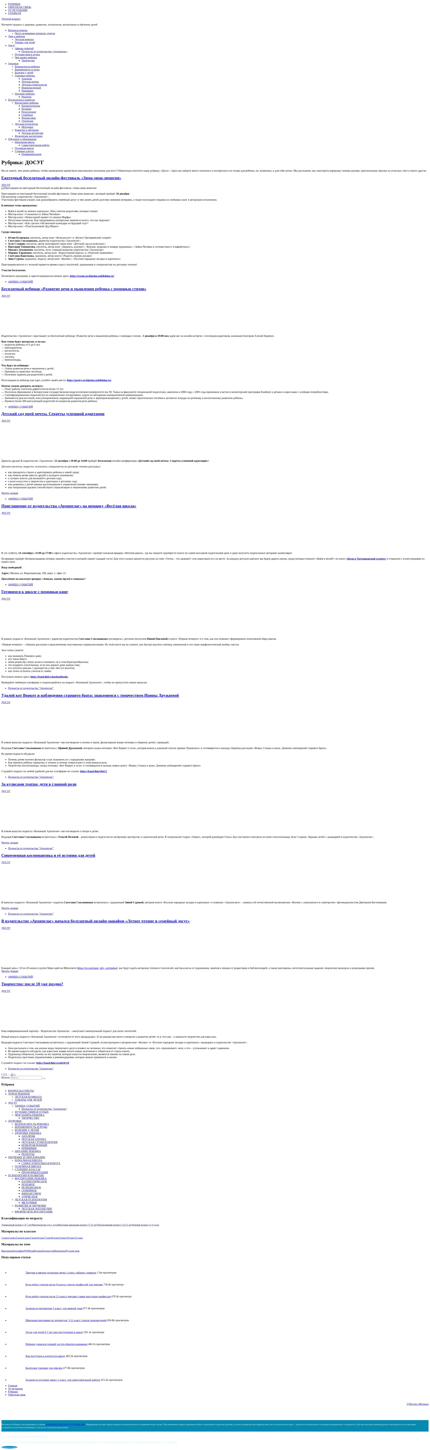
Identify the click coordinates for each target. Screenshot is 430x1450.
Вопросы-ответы (17, 30)
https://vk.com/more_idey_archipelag (97, 968)
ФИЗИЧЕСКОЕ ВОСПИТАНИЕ (34, 1211)
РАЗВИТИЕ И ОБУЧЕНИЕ (30, 1205)
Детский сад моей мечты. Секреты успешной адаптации (52, 414)
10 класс (70, 1238)
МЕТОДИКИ (29, 1202)
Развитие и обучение (27, 130)
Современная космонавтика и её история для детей (48, 855)
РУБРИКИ (14, 4)
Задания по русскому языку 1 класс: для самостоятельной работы (63, 1379)
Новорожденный (31, 87)
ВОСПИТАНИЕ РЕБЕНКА (31, 1178)
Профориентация (31, 154)
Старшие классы (24, 151)
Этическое (27, 121)
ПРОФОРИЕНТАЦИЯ (35, 1172)
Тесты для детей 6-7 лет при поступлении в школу (54, 1332)
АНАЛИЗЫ (28, 1136)
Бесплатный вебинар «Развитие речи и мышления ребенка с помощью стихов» (73, 289)
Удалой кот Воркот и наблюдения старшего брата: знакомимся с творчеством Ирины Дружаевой (90, 695)
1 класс (5, 1238)
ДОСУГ (12, 1102)
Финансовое (29, 118)
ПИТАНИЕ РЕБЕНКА (28, 1151)
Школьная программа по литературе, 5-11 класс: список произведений (66, 1320)
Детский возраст (11, 18)
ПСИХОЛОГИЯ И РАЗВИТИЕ (26, 1175)
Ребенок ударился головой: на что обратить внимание (57, 1344)
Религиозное (29, 111)
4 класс (26, 1238)
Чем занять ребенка (26, 57)
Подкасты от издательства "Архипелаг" (31, 688)
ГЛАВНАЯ (14, 13)
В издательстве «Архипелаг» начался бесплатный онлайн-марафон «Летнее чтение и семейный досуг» (95, 921)
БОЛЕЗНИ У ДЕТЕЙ (27, 1130)
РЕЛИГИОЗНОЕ (31, 1187)
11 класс (79, 1238)
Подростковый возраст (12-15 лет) (115, 1225)
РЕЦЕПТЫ (28, 1154)
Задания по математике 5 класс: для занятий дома (54, 1308)
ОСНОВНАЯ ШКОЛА (28, 1166)
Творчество (28, 60)
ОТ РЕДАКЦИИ (17, 10)
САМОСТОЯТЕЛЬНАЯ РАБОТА (41, 1163)
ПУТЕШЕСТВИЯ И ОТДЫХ (32, 1112)
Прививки (27, 90)
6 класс (41, 1238)
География (18, 1251)
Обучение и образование (22, 139)
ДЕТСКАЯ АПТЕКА (34, 1139)
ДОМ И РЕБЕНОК (19, 1093)
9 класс (62, 1238)
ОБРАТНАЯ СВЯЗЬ (19, 7)
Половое (26, 108)
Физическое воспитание (28, 136)
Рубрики (13, 1391)
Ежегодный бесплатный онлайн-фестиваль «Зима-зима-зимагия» (61, 178)
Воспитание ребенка (26, 102)
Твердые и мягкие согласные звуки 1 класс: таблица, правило (61, 1272)
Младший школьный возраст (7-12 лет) (78, 1225)
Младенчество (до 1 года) (45, 1225)
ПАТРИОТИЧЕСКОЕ (34, 1181)
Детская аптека (30, 81)
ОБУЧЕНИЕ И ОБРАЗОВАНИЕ (26, 1157)
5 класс (33, 1238)
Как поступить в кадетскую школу (45, 1356)
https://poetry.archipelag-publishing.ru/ (89, 380)
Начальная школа (24, 142)
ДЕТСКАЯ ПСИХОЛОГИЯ (31, 1199)
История (38, 1251)
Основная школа (24, 148)
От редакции (15, 1388)
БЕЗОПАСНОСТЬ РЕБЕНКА (32, 1124)
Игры (31, 1251)
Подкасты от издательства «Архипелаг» (45, 51)
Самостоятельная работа (35, 145)
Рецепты (26, 96)
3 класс (19, 1238)
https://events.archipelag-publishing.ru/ (92, 276)
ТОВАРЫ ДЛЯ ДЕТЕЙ (28, 1099)
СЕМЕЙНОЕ (29, 1190)
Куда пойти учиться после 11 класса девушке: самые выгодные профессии (68, 1296)
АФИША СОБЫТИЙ (20, 281)
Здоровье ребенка (25, 75)
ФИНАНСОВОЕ (31, 1193)
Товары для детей (25, 42)
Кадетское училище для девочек (44, 1368)
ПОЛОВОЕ (28, 1184)
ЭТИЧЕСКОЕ (30, 1196)
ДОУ (25, 1251)
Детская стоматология (34, 84)
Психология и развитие (21, 99)
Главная (12, 1385)
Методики (27, 127)
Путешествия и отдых (27, 54)
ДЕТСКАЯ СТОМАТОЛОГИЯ (39, 1142)
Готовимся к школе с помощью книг (34, 592)
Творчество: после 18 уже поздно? (32, 984)
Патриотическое (31, 105)
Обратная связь (17, 1394)
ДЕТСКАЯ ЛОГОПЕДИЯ (37, 1208)
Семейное (27, 115)
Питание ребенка (25, 93)
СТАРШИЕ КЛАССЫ (27, 1169)
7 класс (48, 1238)
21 (12, 1074)
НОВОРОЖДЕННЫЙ (34, 1145)
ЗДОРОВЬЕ (15, 1121)
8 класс (55, 1238)
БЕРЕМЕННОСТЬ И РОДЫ (31, 1127)
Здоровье (13, 63)
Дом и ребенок (16, 36)
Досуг (11, 45)
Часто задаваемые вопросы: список (35, 33)
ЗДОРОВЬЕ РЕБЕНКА (28, 1133)
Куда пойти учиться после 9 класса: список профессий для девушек (64, 1284)
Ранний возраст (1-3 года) (146, 1225)
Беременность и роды (27, 69)
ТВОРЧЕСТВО (30, 1118)
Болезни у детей (24, 72)
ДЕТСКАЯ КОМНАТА (28, 1096)
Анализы (27, 78)
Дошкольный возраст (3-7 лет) (16, 1225)
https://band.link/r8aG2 (93, 771)
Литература (48, 1251)
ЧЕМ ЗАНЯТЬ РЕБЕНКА (30, 1115)
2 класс (12, 1238)
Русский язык (72, 1251)
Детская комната (24, 39)
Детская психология (26, 124)
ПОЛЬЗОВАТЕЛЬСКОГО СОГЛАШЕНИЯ (65, 1424)
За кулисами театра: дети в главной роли (38, 784)
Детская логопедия (32, 133)
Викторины (7, 1251)
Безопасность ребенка (27, 66)
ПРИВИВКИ (29, 1148)
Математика (60, 1251)
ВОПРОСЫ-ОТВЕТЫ (21, 1090)
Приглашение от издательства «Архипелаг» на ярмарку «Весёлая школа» (68, 506)
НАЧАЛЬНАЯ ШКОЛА (28, 1160)
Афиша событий (24, 48)
